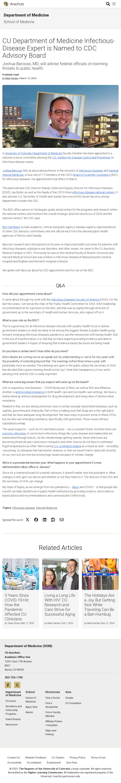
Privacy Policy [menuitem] (78, 757)
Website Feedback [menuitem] (35, 757)
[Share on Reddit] (53, 519)
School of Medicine (19, 22)
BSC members (11, 227)
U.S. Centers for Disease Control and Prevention (81, 157)
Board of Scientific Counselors (91, 174)
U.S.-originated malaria (67, 446)
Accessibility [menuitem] (14, 762)
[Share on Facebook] (36, 519)
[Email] (61, 519)
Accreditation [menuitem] (34, 762)
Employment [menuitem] (54, 762)
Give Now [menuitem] (71, 762)
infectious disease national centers (93, 192)
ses (101, 170)
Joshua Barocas (12, 170)
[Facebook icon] (9, 685)
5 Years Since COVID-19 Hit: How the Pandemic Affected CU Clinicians (17, 607)
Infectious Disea (89, 170)
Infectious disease (23, 507)
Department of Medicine (26, 15)
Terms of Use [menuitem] (98, 757)
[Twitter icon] (18, 685)
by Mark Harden (10, 78)
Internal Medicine (46, 507)
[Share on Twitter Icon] (27, 519)
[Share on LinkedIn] (44, 519)
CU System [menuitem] (58, 757)
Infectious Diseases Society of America (75, 299)
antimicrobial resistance (30, 392)
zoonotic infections (14, 433)
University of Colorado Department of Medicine (33, 153)
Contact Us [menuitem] (13, 757)
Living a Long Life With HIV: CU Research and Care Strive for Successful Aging (60, 605)
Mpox (75, 487)
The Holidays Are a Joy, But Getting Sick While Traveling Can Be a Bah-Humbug (99, 605)
